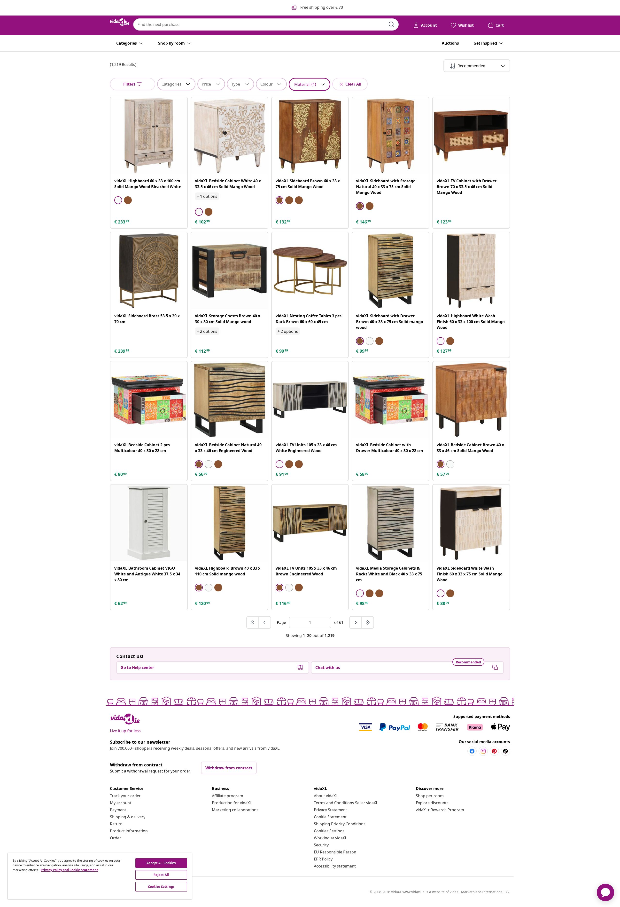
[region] (100, 876)
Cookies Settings (329, 831)
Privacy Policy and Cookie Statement (69, 870)
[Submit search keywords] (391, 24)
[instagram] (483, 751)
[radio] (118, 200)
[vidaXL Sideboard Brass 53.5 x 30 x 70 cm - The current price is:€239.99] (148, 270)
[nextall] (367, 622)
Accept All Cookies (161, 863)
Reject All (161, 875)
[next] (356, 622)
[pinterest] (494, 751)
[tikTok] (505, 751)
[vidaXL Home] (119, 22)
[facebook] (472, 751)
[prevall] (253, 622)
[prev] (265, 622)
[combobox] (266, 24)
